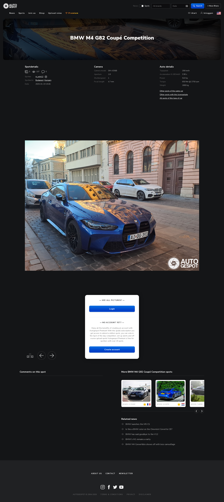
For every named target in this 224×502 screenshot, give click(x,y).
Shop (42, 13)
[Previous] (196, 411)
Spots (147, 6)
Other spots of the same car (171, 91)
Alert (194, 13)
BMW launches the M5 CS (137, 424)
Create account (112, 349)
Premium (73, 13)
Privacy (131, 494)
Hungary (47, 80)
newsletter (126, 473)
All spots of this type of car (171, 98)
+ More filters (213, 6)
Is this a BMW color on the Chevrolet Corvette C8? (148, 429)
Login (112, 308)
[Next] (201, 411)
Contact (110, 473)
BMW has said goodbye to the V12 (141, 434)
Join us (32, 13)
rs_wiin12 (39, 76)
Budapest (39, 80)
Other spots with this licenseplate (174, 94)
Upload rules (55, 13)
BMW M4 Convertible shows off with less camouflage (150, 444)
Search (199, 6)
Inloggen (208, 13)
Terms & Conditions (111, 494)
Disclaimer (145, 494)
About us (96, 473)
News (135, 6)
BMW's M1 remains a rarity (137, 439)
